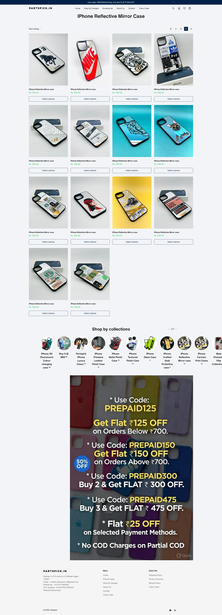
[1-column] (171, 29)
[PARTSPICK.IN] (40, 8)
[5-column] (191, 29)
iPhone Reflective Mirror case (41, 89)
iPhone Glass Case (133, 356)
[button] (189, 8)
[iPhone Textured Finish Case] (115, 343)
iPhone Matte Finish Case (98, 357)
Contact (131, 8)
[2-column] (176, 29)
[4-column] (186, 29)
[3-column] (181, 29)
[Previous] (48, 2)
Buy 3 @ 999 (46, 355)
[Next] (173, 2)
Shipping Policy (155, 575)
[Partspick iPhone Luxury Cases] (64, 343)
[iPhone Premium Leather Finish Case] (81, 343)
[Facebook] (170, 610)
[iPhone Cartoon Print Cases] (184, 343)
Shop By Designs (91, 8)
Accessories (107, 8)
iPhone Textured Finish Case (115, 358)
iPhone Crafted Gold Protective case (150, 360)
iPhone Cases (109, 579)
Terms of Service (156, 579)
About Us (121, 8)
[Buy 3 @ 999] (47, 343)
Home (77, 8)
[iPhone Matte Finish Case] (98, 343)
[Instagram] (175, 610)
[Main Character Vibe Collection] (201, 343)
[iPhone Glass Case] (133, 343)
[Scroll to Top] (217, 602)
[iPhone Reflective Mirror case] (48, 60)
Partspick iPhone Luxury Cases (64, 359)
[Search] (173, 8)
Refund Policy (155, 583)
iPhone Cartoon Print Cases (184, 358)
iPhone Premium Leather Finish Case (81, 360)
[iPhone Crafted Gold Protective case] (150, 343)
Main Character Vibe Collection (201, 359)
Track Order (144, 8)
